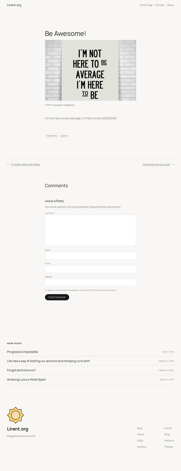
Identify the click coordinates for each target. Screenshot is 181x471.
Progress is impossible (22, 351)
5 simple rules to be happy (25, 164)
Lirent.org (14, 5)
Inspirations (69, 104)
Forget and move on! (21, 370)
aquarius (58, 104)
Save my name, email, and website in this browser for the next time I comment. (82, 290)
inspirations (52, 135)
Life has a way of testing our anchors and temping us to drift (48, 361)
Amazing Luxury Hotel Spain (26, 379)
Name (48, 250)
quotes (64, 135)
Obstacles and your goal (156, 164)
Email (48, 263)
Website (48, 276)
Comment (50, 213)
